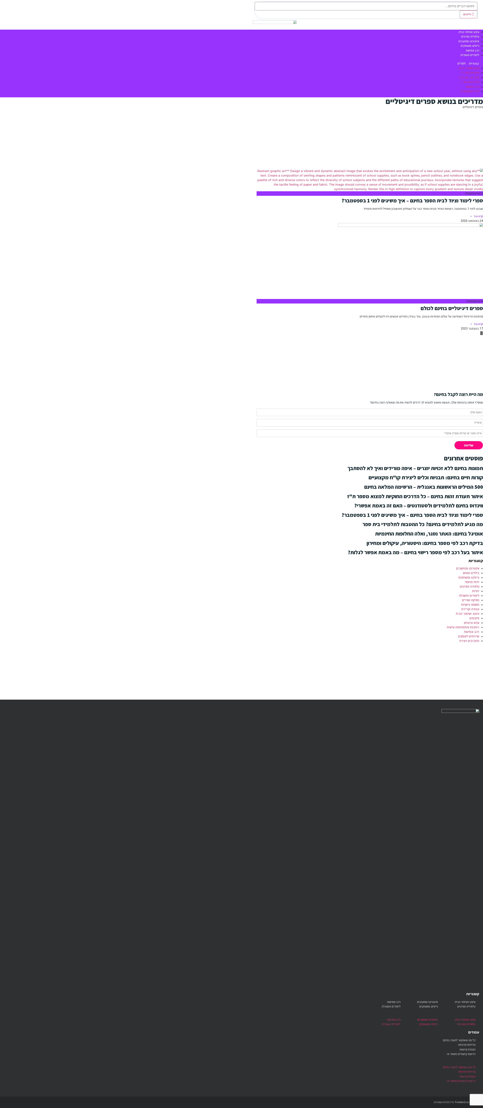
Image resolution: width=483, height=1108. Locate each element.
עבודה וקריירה (470, 609)
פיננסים (474, 618)
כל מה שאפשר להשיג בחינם (459, 1040)
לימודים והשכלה (469, 55)
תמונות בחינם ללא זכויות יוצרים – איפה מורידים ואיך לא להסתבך (415, 468)
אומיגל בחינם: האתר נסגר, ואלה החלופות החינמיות (429, 533)
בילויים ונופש (471, 573)
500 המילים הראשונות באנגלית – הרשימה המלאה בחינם (423, 486)
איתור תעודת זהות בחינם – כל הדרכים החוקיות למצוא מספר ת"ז (415, 496)
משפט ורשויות (470, 604)
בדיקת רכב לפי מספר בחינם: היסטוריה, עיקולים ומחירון (425, 542)
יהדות (475, 591)
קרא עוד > (476, 216)
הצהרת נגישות (467, 1049)
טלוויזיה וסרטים (470, 73)
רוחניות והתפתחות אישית (463, 627)
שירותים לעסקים (468, 636)
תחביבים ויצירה (469, 641)
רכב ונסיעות (472, 87)
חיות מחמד (472, 582)
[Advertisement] (370, 138)
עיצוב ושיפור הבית (469, 68)
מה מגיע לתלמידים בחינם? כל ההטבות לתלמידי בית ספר (422, 524)
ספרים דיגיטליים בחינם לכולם (452, 308)
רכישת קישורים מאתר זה (461, 1054)
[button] (370, 63)
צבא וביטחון (471, 623)
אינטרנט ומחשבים (468, 77)
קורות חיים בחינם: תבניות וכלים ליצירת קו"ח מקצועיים (425, 477)
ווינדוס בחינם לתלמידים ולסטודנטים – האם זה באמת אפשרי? (418, 505)
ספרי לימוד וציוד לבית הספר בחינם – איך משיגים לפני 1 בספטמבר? (412, 200)
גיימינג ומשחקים (470, 82)
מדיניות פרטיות (466, 1045)
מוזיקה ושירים (470, 600)
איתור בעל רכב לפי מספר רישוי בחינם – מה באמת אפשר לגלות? (415, 552)
